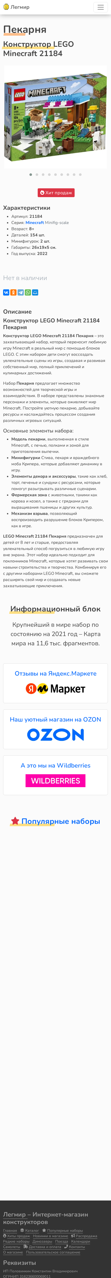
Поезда (61, 1241)
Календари (80, 1241)
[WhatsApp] (28, 292)
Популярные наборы (65, 1230)
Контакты (77, 1246)
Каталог (32, 1230)
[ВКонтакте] (6, 292)
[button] (31, 174)
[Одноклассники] (13, 292)
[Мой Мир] (35, 292)
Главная (10, 1230)
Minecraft (35, 223)
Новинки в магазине (50, 1236)
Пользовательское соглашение (53, 1252)
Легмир (15, 1214)
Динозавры (42, 1241)
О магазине (13, 1252)
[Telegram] (21, 292)
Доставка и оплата (45, 1246)
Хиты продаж (18, 1236)
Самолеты (11, 1246)
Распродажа (86, 1236)
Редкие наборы (16, 1241)
